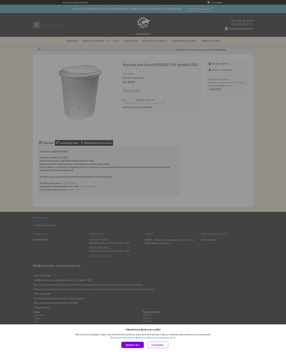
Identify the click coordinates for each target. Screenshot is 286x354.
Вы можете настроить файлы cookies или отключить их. (141, 337)
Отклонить (157, 344)
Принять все (133, 344)
